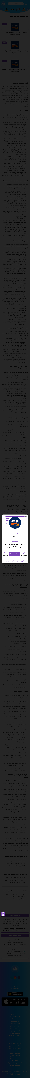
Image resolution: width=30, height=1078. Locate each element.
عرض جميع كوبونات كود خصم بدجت (15, 561)
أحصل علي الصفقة (14, 554)
